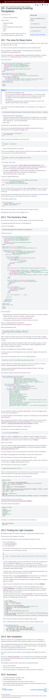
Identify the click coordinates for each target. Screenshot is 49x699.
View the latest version (37, 1)
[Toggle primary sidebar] (2, 3)
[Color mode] (42, 5)
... (25, 392)
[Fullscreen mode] (40, 5)
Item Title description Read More (25, 272)
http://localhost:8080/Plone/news (36, 533)
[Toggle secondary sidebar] (47, 5)
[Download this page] (38, 5)
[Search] (45, 5)
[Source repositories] (35, 5)
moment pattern (42, 194)
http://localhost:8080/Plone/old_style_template (12, 649)
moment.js (11, 196)
